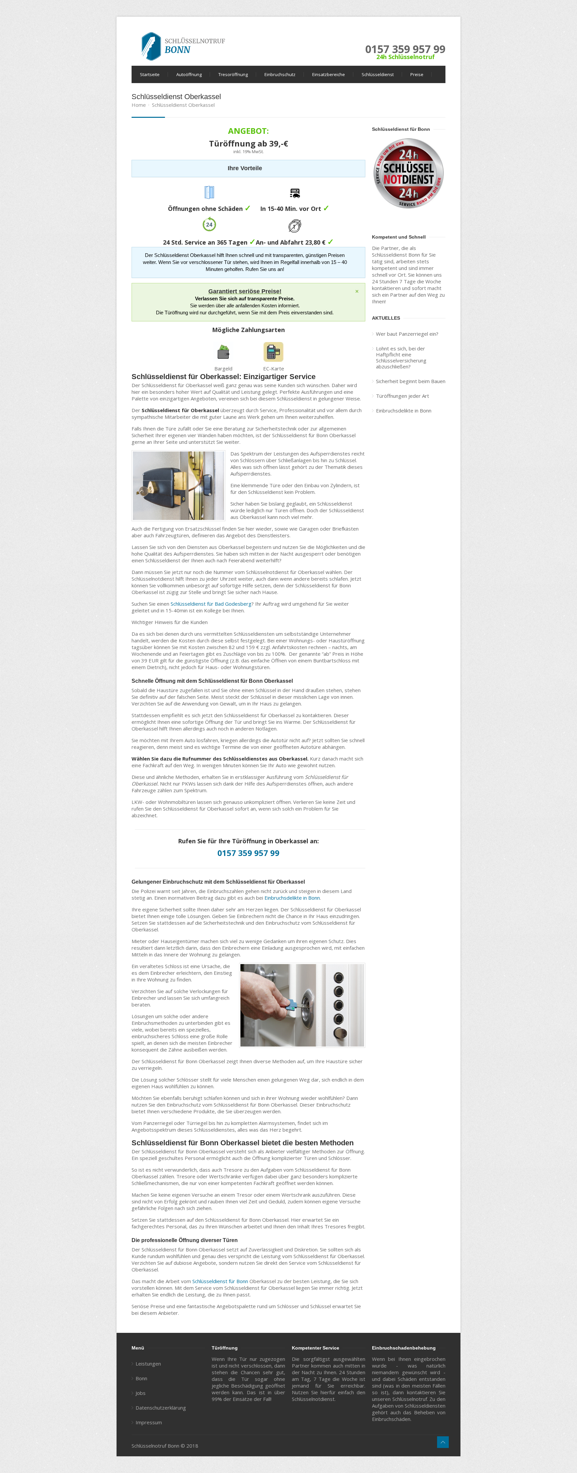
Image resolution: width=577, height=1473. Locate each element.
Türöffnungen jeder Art (402, 396)
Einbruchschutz (280, 74)
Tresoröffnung (233, 74)
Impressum (149, 1422)
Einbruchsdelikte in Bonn (292, 897)
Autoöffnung (189, 74)
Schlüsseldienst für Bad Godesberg (211, 603)
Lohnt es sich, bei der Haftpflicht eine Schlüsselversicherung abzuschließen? (401, 357)
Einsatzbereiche (328, 74)
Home (139, 104)
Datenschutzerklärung (161, 1408)
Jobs (141, 1393)
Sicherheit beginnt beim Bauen (410, 381)
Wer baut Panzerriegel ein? (407, 334)
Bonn (141, 1378)
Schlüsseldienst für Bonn (220, 1281)
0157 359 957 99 (405, 49)
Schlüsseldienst (378, 74)
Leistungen (148, 1364)
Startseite (150, 74)
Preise (416, 74)
